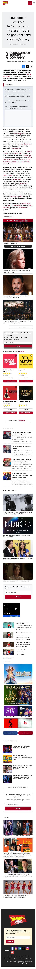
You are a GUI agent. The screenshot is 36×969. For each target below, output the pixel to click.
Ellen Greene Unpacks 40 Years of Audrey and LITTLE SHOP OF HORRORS (23, 645)
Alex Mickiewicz (8, 162)
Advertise (10, 956)
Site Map (21, 958)
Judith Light (27, 156)
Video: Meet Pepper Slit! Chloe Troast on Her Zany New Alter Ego (17, 101)
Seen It (10, 378)
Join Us (27, 956)
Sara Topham (19, 162)
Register (21, 3)
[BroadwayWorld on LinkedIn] (19, 948)
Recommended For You (10, 741)
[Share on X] (27, 66)
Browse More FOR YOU (19, 327)
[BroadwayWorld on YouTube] (12, 952)
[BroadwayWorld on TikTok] (23, 948)
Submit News (7, 958)
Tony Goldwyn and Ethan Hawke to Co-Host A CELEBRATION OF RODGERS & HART (17, 107)
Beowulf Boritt (26, 204)
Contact (21, 956)
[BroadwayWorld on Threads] (27, 948)
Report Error (28, 958)
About (15, 956)
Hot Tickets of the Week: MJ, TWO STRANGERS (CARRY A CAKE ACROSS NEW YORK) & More (17, 90)
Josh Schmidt (23, 208)
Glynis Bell (27, 160)
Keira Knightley (19, 134)
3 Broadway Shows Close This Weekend (16, 836)
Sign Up (10, 941)
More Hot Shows (10, 733)
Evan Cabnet (15, 148)
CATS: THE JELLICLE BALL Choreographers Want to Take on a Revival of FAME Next (22, 475)
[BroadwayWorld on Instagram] (16, 948)
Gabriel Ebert (7, 176)
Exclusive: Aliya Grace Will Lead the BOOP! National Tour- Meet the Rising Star (17, 896)
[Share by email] (31, 66)
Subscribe (18, 597)
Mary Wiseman (18, 160)
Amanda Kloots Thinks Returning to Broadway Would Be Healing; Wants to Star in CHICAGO (18, 96)
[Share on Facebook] (23, 66)
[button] (30, 3)
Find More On (17, 421)
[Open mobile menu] (34, 3)
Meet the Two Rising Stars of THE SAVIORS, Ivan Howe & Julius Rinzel (24, 652)
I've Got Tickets (10, 381)
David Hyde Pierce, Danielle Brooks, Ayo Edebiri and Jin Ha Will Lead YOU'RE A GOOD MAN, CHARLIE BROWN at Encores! (17, 855)
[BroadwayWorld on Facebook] (12, 948)
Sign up (18, 809)
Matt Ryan (17, 154)
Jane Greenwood (14, 206)
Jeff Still (9, 160)
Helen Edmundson (26, 144)
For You (10, 216)
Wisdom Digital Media (23, 961)
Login (25, 3)
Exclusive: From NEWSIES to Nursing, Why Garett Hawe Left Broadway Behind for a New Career (17, 876)
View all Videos (7, 658)
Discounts (25, 733)
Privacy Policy (22, 963)
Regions (15, 958)
